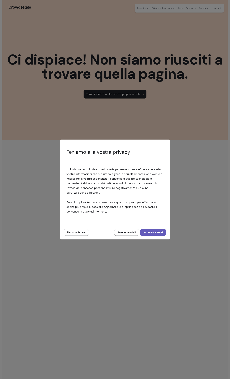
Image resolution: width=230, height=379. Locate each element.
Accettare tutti (153, 232)
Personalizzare (76, 232)
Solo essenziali (127, 232)
